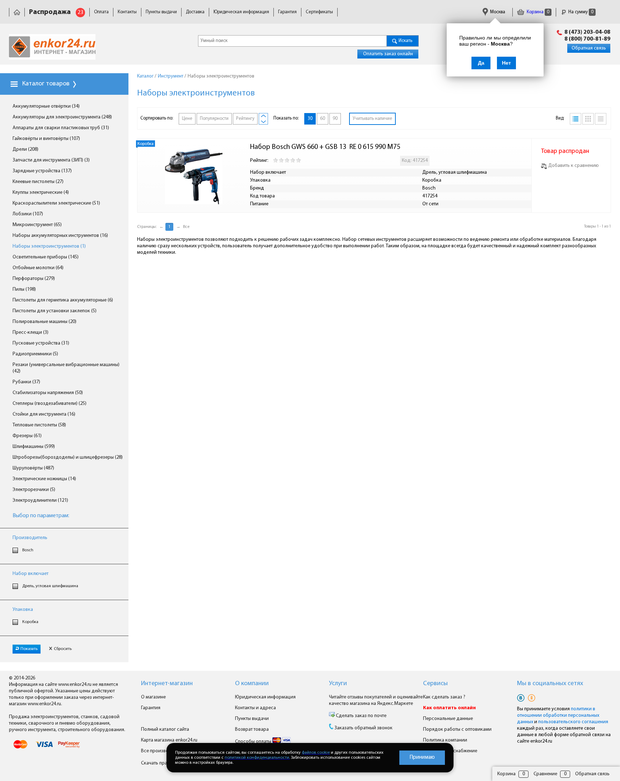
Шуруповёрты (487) (33, 468)
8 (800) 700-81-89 (587, 39)
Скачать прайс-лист (163, 763)
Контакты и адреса (255, 708)
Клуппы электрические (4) (41, 192)
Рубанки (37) (26, 382)
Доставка (195, 12)
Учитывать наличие (372, 118)
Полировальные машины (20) (44, 321)
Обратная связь (589, 48)
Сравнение (545, 774)
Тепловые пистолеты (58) (39, 425)
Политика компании (445, 740)
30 (310, 118)
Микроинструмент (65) (37, 225)
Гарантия (287, 12)
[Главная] (17, 12)
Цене (187, 118)
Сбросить (63, 649)
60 (322, 118)
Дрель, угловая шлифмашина (50, 586)
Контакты (127, 12)
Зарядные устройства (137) (42, 171)
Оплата (101, 12)
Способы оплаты (253, 741)
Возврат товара (252, 729)
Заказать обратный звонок (363, 728)
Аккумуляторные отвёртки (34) (46, 106)
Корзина (537, 12)
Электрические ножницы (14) (44, 479)
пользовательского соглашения (573, 722)
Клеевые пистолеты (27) (38, 181)
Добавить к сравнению (573, 165)
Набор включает (30, 573)
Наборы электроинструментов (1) (49, 246)
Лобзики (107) (28, 214)
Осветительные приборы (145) (46, 257)
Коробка (30, 622)
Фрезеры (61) (27, 436)
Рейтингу (245, 118)
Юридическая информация (241, 12)
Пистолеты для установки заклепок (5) (55, 311)
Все (186, 227)
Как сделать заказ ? (444, 697)
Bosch (27, 550)
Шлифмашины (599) (34, 446)
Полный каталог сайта (165, 729)
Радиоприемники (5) (35, 354)
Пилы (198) (24, 289)
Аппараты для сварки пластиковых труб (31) (61, 128)
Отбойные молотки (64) (38, 268)
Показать (29, 649)
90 (335, 118)
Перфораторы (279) (34, 278)
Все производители (162, 751)
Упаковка (23, 609)
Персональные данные (448, 718)
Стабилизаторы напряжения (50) (48, 393)
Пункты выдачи (161, 12)
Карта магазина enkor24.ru (169, 740)
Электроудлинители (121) (40, 500)
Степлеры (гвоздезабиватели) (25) (49, 403)
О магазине (153, 697)
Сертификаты (319, 12)
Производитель (30, 538)
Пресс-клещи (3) (30, 332)
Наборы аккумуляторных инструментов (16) (60, 235)
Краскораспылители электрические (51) (56, 203)
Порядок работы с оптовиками (457, 729)
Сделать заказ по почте (360, 716)
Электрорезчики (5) (34, 489)
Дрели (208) (25, 149)
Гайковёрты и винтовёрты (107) (46, 138)
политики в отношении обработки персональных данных (558, 715)
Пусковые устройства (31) (41, 343)
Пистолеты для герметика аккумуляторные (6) (63, 300)
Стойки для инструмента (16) (44, 414)
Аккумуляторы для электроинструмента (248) (62, 117)
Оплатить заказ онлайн (388, 54)
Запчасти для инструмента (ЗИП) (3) (51, 160)
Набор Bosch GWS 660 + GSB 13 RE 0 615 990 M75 (325, 147)
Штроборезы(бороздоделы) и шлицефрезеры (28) (68, 457)
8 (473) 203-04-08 (587, 32)
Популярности (214, 118)
